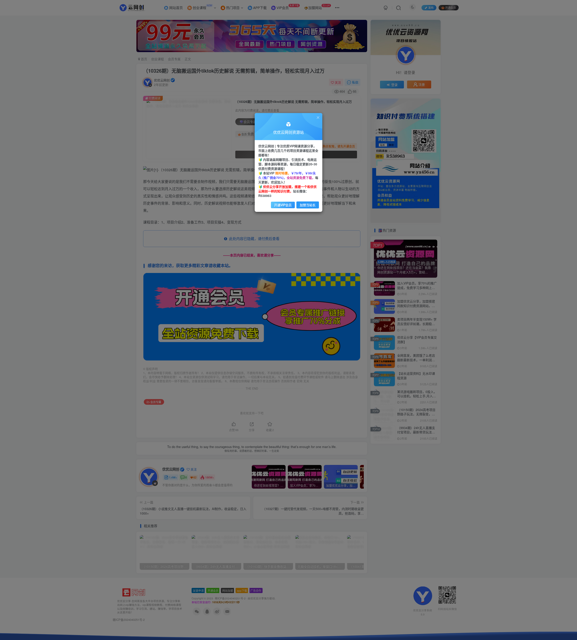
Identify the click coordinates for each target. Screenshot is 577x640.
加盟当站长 (308, 205)
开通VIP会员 (283, 205)
